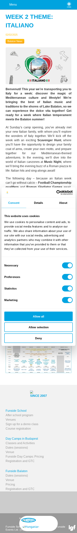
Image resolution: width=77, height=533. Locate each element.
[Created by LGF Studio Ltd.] (72, 528)
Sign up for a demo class (22, 424)
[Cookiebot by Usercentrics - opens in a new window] (56, 192)
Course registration (18, 428)
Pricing (10, 484)
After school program (19, 415)
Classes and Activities (20, 443)
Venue (10, 452)
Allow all (38, 316)
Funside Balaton (16, 471)
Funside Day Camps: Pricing (25, 456)
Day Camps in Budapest (22, 438)
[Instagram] (53, 502)
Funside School (16, 410)
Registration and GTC (20, 461)
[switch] (67, 277)
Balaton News (14, 41)
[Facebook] (23, 502)
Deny (38, 338)
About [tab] (63, 202)
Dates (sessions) (17, 447)
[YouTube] (38, 502)
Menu (13, 4)
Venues (11, 419)
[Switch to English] (28, 520)
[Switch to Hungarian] (30, 526)
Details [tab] (38, 202)
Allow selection (39, 327)
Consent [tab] (13, 202)
